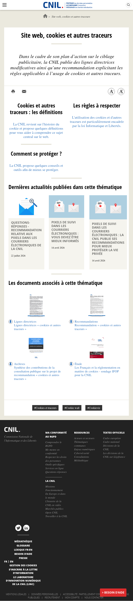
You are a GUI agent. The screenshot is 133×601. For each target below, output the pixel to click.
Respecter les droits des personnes (55, 458)
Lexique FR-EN (23, 549)
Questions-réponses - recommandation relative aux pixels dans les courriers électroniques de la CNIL (26, 235)
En (11, 561)
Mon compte (72, 597)
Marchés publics (54, 508)
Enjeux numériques (84, 449)
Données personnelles (44, 594)
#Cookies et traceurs (45, 408)
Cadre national (111, 441)
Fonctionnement (54, 490)
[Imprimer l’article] (13, 91)
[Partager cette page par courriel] (24, 91)
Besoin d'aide (114, 592)
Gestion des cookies (23, 565)
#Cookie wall (72, 408)
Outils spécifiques (54, 464)
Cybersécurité (81, 453)
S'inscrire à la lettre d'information (23, 571)
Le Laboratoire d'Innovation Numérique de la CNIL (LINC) (23, 580)
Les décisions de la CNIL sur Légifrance (114, 454)
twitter (18, 528)
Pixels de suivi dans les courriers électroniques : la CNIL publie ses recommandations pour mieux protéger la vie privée (108, 239)
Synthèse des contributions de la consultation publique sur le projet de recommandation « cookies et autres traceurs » (37, 373)
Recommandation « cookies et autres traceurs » (98, 327)
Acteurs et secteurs (84, 438)
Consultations (81, 456)
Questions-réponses (56, 472)
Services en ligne (54, 468)
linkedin (26, 528)
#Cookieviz (93, 408)
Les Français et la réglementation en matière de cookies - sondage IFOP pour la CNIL (97, 371)
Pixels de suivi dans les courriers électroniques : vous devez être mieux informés (65, 231)
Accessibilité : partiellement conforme (85, 594)
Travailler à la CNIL (56, 516)
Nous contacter (94, 597)
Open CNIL (51, 512)
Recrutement (52, 597)
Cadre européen (112, 438)
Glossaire (23, 545)
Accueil (45, 16)
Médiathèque (81, 460)
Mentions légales (16, 594)
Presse (23, 558)
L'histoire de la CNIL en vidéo (53, 503)
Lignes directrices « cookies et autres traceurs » (37, 327)
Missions (50, 486)
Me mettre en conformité (52, 451)
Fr (5, 561)
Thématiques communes (81, 443)
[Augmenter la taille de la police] (121, 91)
